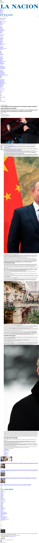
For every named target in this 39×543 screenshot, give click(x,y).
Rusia (4, 451)
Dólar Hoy (1, 27)
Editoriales (1, 46)
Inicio (1, 9)
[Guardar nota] (1, 146)
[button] (19, 58)
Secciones (2, 10)
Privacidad (13, 536)
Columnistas (2, 47)
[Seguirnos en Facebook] (1, 521)
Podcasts (1, 62)
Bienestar (1, 42)
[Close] (1, 485)
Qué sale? (1, 65)
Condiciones (10, 536)
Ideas (1, 76)
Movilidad (1, 31)
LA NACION (2, 105)
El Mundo (5, 105)
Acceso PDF (1, 70)
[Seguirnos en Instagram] (1, 525)
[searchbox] (19, 16)
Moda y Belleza (2, 63)
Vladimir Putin (7, 452)
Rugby (1, 52)
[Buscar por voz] (38, 17)
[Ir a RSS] (1, 528)
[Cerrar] (12, 15)
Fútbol (1, 51)
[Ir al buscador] (1, 3)
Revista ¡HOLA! (2, 80)
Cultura (1, 40)
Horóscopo (1, 59)
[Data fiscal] (1, 541)
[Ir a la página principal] (19, 8)
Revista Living (2, 82)
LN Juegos (1, 56)
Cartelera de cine (2, 66)
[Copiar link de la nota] (1, 148)
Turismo (1, 57)
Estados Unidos (2, 34)
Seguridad (1, 38)
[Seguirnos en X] (1, 523)
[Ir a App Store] (3, 532)
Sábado (1, 75)
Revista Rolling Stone (3, 83)
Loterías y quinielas (3, 61)
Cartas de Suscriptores (3, 48)
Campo (1, 28)
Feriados (1, 60)
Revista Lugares (2, 81)
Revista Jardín (2, 84)
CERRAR (1, 0)
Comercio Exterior (2, 30)
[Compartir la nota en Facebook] (1, 149)
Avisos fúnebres (2, 72)
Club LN (2, 12)
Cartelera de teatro (2, 67)
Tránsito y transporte (3, 21)
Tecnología (1, 58)
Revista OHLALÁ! (2, 79)
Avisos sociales (2, 73)
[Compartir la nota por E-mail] (2, 149)
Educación (1, 39)
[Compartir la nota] (1, 147)
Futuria (1, 26)
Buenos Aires (2, 37)
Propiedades (2, 29)
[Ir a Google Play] (3, 530)
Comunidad (1, 41)
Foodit (2, 11)
